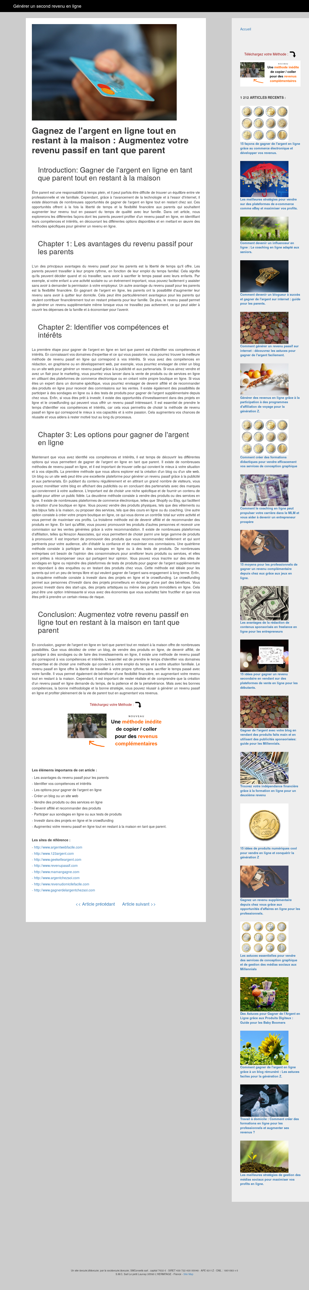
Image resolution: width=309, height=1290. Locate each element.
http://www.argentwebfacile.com (58, 847)
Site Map (188, 1274)
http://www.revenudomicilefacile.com (61, 884)
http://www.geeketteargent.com (57, 859)
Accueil (245, 29)
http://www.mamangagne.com (56, 871)
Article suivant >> (139, 904)
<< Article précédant (95, 904)
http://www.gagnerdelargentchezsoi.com (64, 890)
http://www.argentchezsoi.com (57, 877)
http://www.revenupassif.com (56, 865)
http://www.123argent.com (54, 853)
